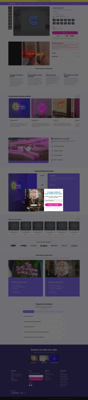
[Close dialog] (62, 190)
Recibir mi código (53, 205)
